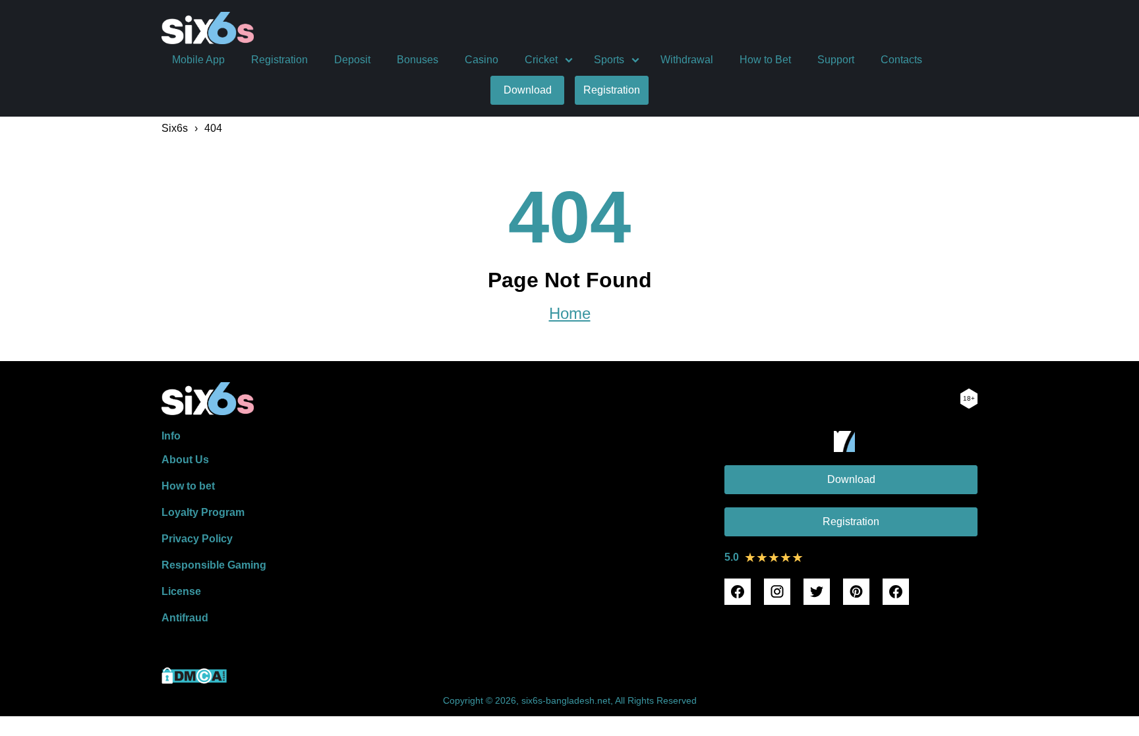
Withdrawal (686, 59)
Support (835, 59)
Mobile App (198, 59)
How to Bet (765, 59)
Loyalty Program (203, 512)
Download (528, 90)
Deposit (352, 59)
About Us (185, 459)
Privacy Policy (197, 538)
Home (570, 314)
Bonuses (417, 59)
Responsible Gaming (213, 565)
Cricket (541, 59)
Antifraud (184, 617)
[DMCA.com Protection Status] (194, 680)
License (181, 591)
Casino (481, 59)
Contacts (901, 59)
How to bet (188, 486)
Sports (609, 59)
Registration (279, 59)
